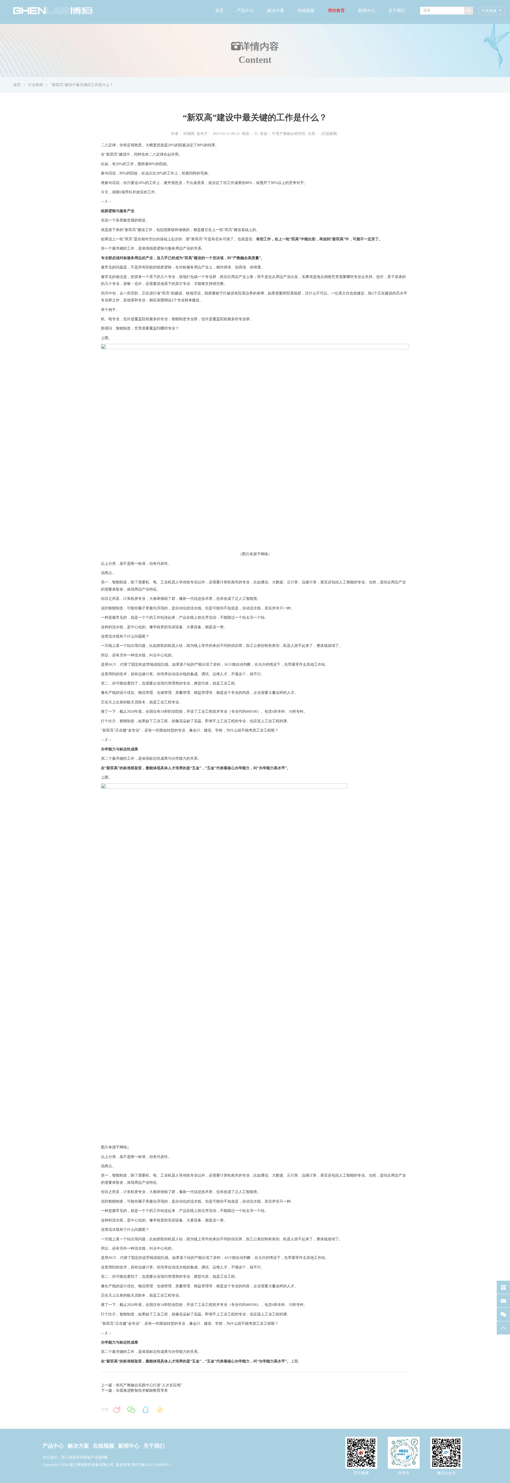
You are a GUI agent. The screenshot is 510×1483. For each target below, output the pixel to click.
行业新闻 (35, 85)
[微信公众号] (503, 1314)
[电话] (503, 1287)
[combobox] (491, 11)
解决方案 (275, 10)
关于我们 (396, 10)
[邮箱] (503, 1301)
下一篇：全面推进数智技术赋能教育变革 (134, 1390)
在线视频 (306, 10)
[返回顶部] (503, 1328)
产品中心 (245, 10)
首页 (219, 10)
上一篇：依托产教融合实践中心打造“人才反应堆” (141, 1385)
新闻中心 (366, 10)
